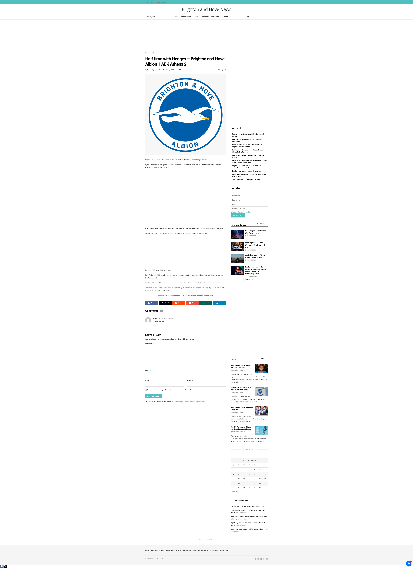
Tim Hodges (151, 70)
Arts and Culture (186, 17)
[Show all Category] (266, 224)
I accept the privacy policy (241, 212)
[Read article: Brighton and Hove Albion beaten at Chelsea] (261, 411)
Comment (149, 344)
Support (158, 2)
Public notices (215, 17)
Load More (249, 279)
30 (260, 488)
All (257, 223)
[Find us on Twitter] (256, 16)
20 (244, 483)
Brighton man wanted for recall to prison (246, 171)
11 (233, 479)
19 (239, 483)
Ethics (222, 550)
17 (265, 479)
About (146, 2)
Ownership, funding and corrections (205, 550)
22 (254, 483)
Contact (152, 2)
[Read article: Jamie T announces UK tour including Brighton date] (237, 258)
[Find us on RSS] (263, 16)
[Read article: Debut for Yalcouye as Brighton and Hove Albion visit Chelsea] (261, 430)
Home (147, 53)
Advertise (226, 17)
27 (244, 488)
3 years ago (169, 318)
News (176, 17)
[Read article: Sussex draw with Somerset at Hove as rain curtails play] (261, 391)
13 (244, 479)
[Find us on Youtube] (260, 16)
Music (262, 223)
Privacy (178, 550)
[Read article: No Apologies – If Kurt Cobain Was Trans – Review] (237, 234)
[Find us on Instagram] (267, 16)
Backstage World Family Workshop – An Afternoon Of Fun (255, 245)
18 (233, 483)
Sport (196, 17)
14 (249, 479)
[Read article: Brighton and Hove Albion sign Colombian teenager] (261, 369)
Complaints (187, 550)
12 (239, 479)
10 (265, 474)
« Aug (233, 491)
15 (254, 479)
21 (249, 483)
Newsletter (164, 2)
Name (148, 371)
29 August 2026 (251, 236)
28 (249, 488)
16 (260, 479)
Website (190, 380)
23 (260, 483)
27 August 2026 (251, 260)
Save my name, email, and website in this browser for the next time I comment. (175, 390)
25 (233, 488)
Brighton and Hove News (206, 9)
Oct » (237, 491)
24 (265, 483)
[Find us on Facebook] (252, 16)
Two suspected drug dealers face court (246, 179)
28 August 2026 (251, 250)
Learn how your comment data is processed (189, 401)
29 (254, 488)
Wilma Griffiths (158, 318)
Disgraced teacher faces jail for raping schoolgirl (248, 529)
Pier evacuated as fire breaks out (242, 506)
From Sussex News (241, 500)
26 (239, 488)
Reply (156, 325)
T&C (227, 550)
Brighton (153, 53)
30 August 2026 (237, 370)
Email (148, 380)
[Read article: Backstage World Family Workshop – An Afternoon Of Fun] (237, 246)
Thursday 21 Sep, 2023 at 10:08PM (170, 70)
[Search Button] (248, 16)
